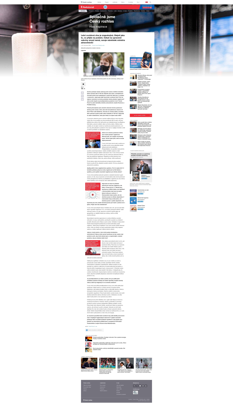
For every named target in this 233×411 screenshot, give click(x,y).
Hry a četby (133, 59)
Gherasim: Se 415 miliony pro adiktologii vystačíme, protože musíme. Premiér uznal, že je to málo (144, 130)
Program (106, 2)
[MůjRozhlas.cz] (83, 50)
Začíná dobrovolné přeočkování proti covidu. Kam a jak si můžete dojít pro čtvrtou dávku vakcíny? (92, 186)
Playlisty (110, 11)
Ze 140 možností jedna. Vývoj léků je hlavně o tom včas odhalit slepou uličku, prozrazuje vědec (144, 371)
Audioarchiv (103, 11)
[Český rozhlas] (86, 2)
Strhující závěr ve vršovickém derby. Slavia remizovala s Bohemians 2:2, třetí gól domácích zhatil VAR (106, 371)
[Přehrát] (83, 84)
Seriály (143, 11)
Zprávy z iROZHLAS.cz (87, 356)
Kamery (120, 11)
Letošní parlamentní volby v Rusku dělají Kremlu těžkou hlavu (89, 370)
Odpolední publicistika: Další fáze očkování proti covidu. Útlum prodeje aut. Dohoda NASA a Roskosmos (109, 343)
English (148, 399)
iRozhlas (99, 2)
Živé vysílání (133, 63)
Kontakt (118, 392)
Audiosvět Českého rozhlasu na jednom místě (139, 69)
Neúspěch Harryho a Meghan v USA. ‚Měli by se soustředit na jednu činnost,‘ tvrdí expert (124, 371)
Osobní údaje (135, 399)
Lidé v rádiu (119, 388)
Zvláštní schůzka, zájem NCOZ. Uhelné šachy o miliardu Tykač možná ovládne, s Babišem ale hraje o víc (144, 84)
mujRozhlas (115, 2)
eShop (84, 390)
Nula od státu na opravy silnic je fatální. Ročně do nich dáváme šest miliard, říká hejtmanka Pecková (144, 143)
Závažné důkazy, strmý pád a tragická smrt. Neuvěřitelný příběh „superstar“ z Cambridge (145, 77)
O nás (125, 11)
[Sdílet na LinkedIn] (82, 99)
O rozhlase (130, 2)
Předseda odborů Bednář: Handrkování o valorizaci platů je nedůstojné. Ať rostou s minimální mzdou (144, 137)
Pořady (97, 11)
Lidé (115, 11)
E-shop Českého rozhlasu (137, 150)
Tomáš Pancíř (92, 326)
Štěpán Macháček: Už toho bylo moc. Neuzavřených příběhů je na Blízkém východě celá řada (145, 107)
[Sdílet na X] (82, 96)
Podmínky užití (142, 399)
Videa (147, 11)
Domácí (83, 11)
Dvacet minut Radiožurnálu (98, 45)
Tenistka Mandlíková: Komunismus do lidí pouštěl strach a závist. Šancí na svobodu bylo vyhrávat (144, 100)
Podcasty (102, 388)
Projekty (130, 11)
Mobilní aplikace (103, 390)
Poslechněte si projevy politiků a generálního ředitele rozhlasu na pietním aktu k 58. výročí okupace (144, 92)
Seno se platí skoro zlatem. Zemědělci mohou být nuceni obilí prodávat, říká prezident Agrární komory (145, 124)
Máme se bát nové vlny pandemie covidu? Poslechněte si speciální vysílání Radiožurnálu (92, 243)
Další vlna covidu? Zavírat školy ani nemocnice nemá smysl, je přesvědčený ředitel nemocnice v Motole (93, 135)
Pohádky (132, 61)
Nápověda (118, 387)
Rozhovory (137, 11)
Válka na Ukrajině (87, 385)
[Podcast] (82, 89)
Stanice (122, 2)
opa (96, 326)
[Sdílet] (84, 89)
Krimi (138, 59)
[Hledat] (150, 2)
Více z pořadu (134, 120)
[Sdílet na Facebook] (82, 92)
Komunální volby (87, 387)
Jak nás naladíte (120, 385)
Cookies (130, 399)
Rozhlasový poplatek (121, 394)
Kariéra (118, 390)
